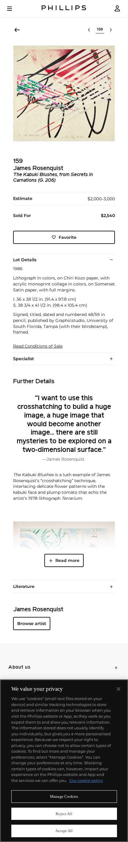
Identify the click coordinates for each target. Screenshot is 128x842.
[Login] (117, 8)
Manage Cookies (64, 796)
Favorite (68, 237)
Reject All (64, 814)
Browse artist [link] (31, 623)
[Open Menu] (13, 8)
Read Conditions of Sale (38, 346)
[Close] (118, 689)
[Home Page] (64, 8)
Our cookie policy (86, 780)
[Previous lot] (89, 30)
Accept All (64, 831)
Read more (67, 560)
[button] (64, 93)
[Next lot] (111, 30)
